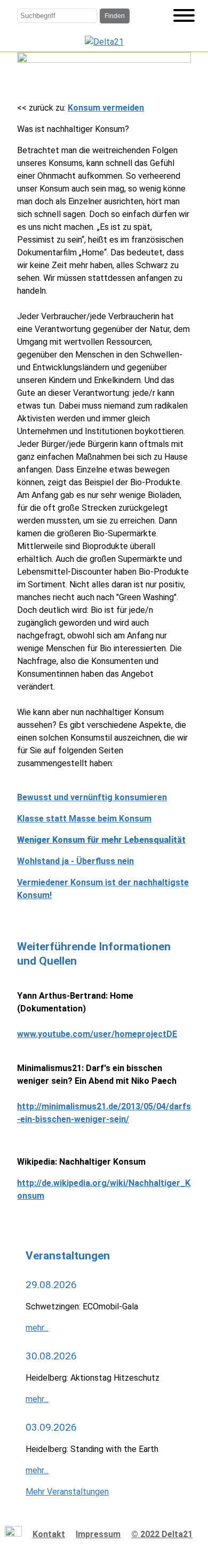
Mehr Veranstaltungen (67, 1492)
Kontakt (49, 1534)
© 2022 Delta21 (162, 1534)
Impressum (98, 1534)
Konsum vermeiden (106, 108)
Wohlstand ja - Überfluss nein (75, 861)
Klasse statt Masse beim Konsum (84, 819)
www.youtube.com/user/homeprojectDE (97, 1034)
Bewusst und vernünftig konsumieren (92, 797)
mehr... (37, 1328)
